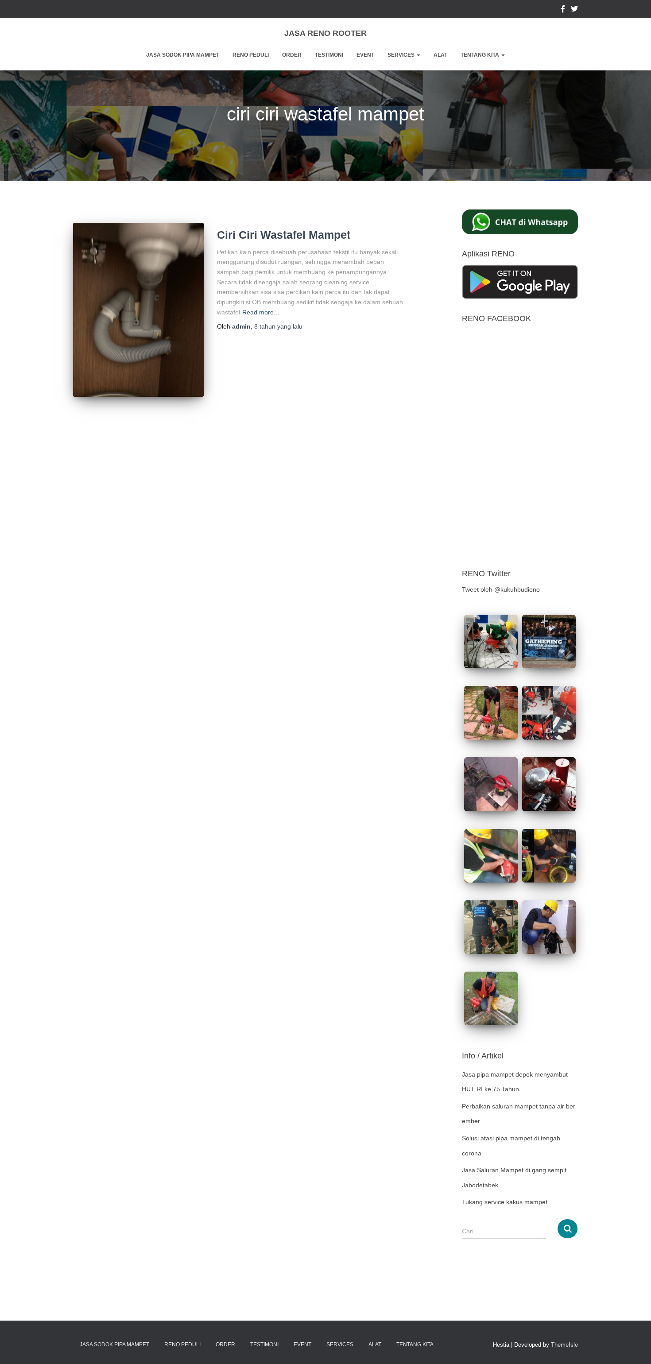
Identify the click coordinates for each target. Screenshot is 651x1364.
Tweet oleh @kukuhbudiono (501, 589)
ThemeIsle (564, 1344)
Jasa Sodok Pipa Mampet (182, 55)
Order (292, 55)
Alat (440, 55)
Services (402, 55)
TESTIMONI (329, 55)
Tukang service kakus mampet (504, 1201)
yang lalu (278, 326)
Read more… (261, 312)
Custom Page (563, 10)
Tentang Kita (480, 55)
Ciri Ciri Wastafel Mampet (283, 235)
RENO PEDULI (250, 55)
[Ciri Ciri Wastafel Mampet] (138, 310)
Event (365, 55)
